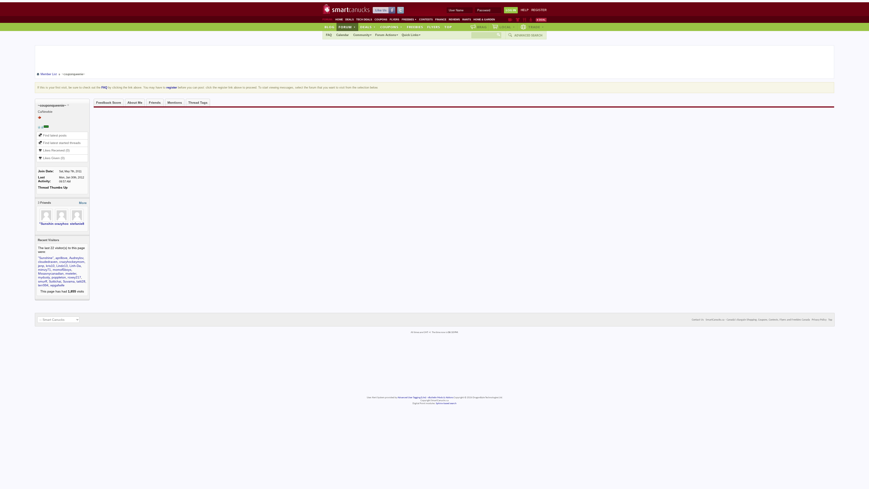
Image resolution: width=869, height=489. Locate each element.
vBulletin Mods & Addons (440, 397)
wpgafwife (57, 285)
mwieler (70, 273)
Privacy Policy (819, 320)
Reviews (454, 19)
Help (525, 10)
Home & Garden (484, 19)
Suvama (69, 281)
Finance (440, 19)
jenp (41, 266)
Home (339, 19)
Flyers (394, 19)
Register (539, 10)
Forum (347, 27)
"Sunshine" (48, 223)
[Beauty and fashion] (518, 20)
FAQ (329, 35)
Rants (466, 19)
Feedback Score (108, 102)
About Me (134, 102)
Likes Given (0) (53, 158)
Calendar (342, 35)
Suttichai (55, 281)
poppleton (59, 277)
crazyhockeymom (68, 223)
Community (361, 35)
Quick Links (410, 35)
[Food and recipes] (524, 20)
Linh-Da (75, 266)
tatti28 (80, 281)
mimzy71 (44, 269)
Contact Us (698, 320)
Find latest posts (54, 135)
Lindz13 (62, 266)
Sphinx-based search (446, 403)
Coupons (381, 19)
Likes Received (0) (56, 150)
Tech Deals (364, 19)
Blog (329, 27)
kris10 (50, 266)
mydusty (44, 277)
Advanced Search (528, 35)
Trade (536, 27)
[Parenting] (530, 20)
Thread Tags (198, 102)
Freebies (409, 19)
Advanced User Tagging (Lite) (412, 397)
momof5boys (62, 269)
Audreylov (76, 258)
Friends (155, 102)
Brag (482, 27)
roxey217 (74, 277)
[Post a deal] (541, 20)
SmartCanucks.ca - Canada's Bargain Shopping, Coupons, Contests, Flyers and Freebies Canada (758, 320)
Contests (426, 19)
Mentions (174, 102)
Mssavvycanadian (51, 273)
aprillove (61, 258)
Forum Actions (385, 35)
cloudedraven (47, 262)
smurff (42, 281)
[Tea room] (510, 20)
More (83, 203)
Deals (349, 19)
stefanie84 (78, 223)
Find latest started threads (61, 143)
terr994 (43, 285)
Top (448, 27)
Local (507, 27)
